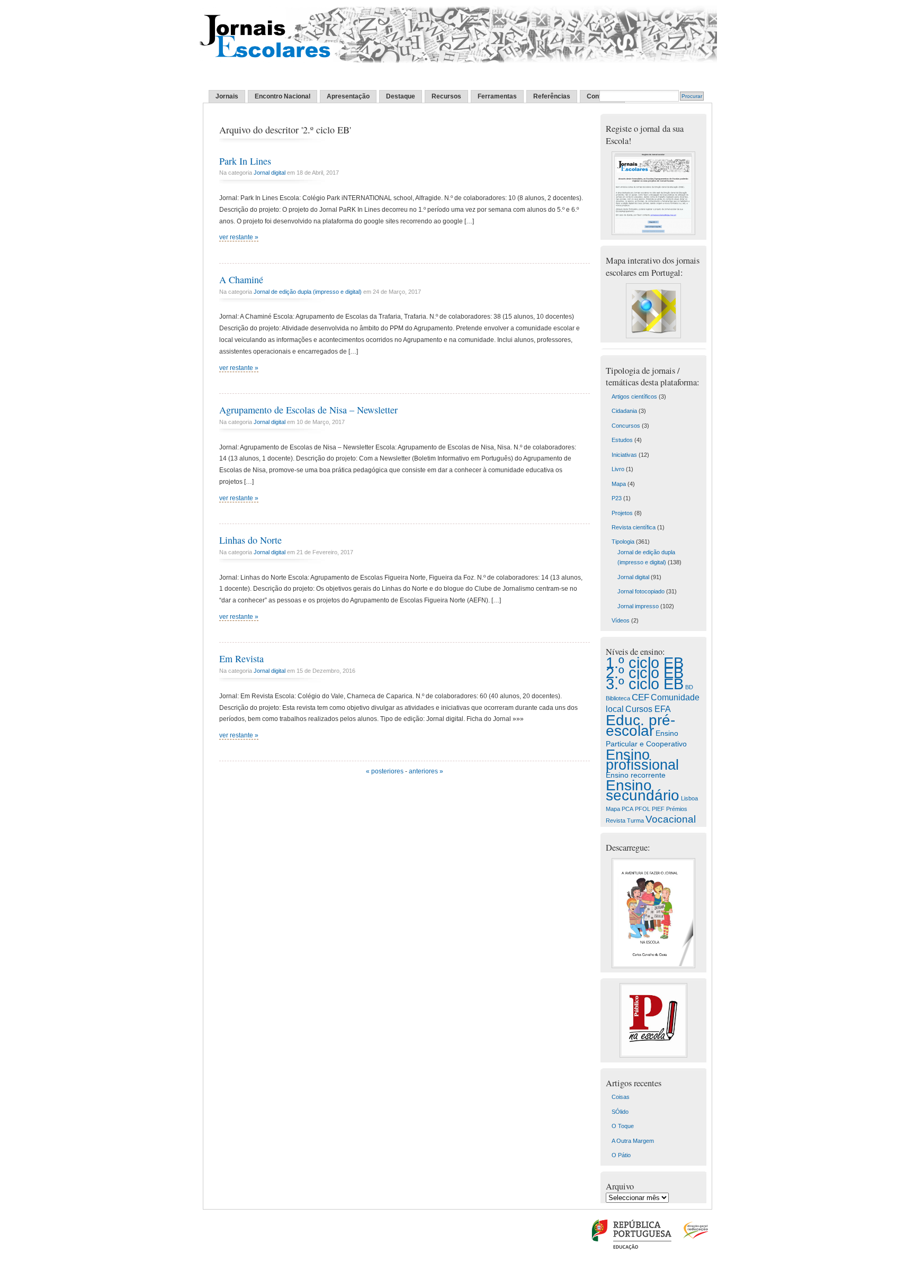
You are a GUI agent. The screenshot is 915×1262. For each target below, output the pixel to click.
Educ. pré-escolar (640, 724)
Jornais (227, 96)
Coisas (621, 1097)
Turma (635, 820)
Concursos (626, 425)
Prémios (676, 809)
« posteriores (384, 771)
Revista (615, 820)
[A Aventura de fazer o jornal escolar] (653, 966)
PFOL (642, 809)
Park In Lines (245, 161)
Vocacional (670, 819)
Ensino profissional (642, 759)
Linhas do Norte (250, 540)
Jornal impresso (638, 606)
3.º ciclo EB (645, 683)
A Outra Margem (633, 1141)
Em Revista (241, 658)
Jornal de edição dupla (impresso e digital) (308, 292)
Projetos (622, 513)
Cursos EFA (648, 709)
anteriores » (426, 771)
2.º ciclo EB (645, 672)
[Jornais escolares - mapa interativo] (653, 336)
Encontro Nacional (282, 96)
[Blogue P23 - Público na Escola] (653, 1055)
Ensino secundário (642, 790)
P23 (617, 498)
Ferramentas (497, 96)
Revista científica (634, 527)
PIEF (658, 809)
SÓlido (620, 1111)
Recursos (446, 96)
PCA (627, 809)
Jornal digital (269, 172)
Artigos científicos (634, 396)
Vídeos (621, 620)
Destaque (400, 96)
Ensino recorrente (636, 775)
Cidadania (624, 411)
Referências (551, 96)
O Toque (623, 1126)
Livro (618, 469)
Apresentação (348, 96)
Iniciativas (624, 455)
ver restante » (238, 237)
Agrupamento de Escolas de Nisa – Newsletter (308, 409)
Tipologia (623, 541)
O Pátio (621, 1155)
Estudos (622, 440)
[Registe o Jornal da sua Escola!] (653, 233)
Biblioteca (618, 698)
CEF (640, 697)
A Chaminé (241, 279)
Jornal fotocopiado (641, 591)
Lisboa (689, 798)
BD (689, 687)
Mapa (619, 484)
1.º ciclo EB (645, 662)
